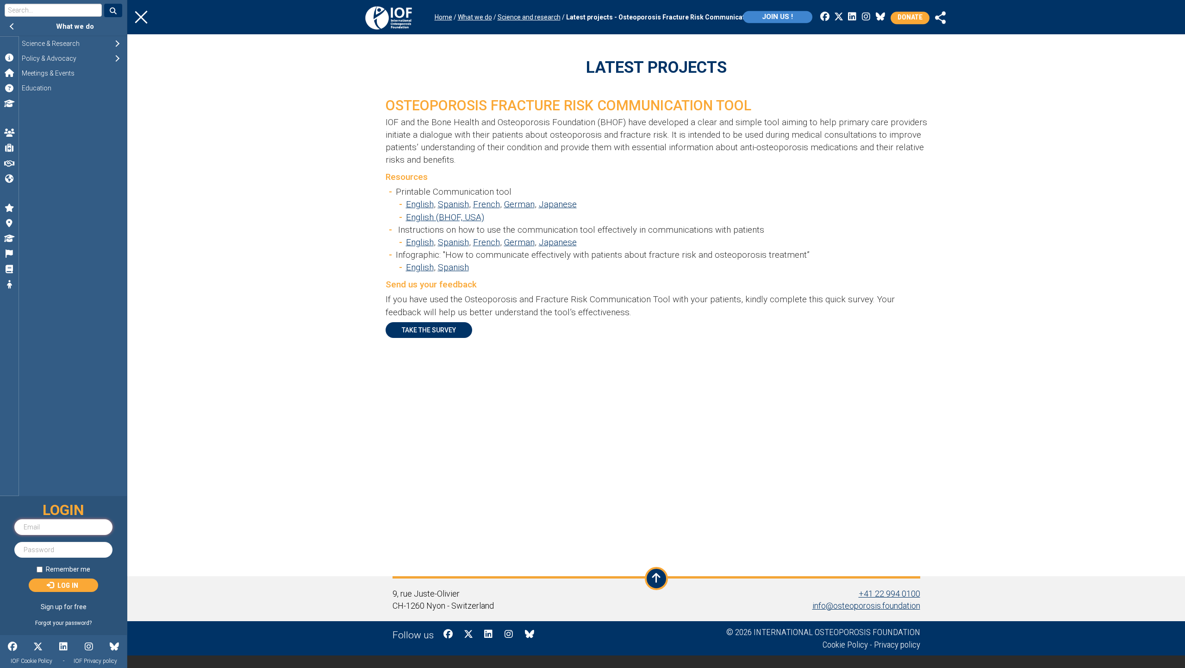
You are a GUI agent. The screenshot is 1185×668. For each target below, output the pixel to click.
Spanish (453, 204)
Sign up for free (64, 607)
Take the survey (429, 330)
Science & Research (73, 43)
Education (36, 88)
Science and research (529, 17)
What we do (75, 26)
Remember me (68, 569)
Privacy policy (897, 644)
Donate (910, 17)
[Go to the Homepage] (388, 17)
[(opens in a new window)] (940, 16)
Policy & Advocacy (71, 58)
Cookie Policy (845, 644)
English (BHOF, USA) (445, 217)
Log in (67, 585)
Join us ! (777, 17)
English (420, 204)
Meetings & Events (48, 73)
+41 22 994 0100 (889, 593)
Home (443, 17)
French (486, 204)
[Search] (113, 10)
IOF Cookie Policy (31, 661)
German (519, 204)
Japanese (558, 204)
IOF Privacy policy (95, 661)
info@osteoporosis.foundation (866, 606)
